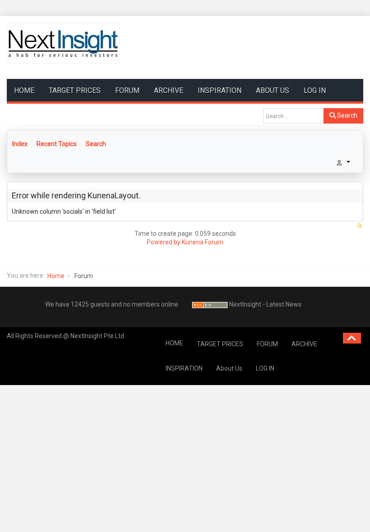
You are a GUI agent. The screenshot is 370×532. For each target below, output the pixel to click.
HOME (24, 90)
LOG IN (315, 90)
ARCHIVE (168, 90)
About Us (272, 90)
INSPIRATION (219, 90)
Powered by (163, 242)
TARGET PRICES (75, 90)
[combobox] (293, 116)
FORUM (127, 90)
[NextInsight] (63, 43)
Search (346, 115)
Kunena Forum (202, 242)
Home (56, 276)
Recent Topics (57, 143)
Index (20, 143)
